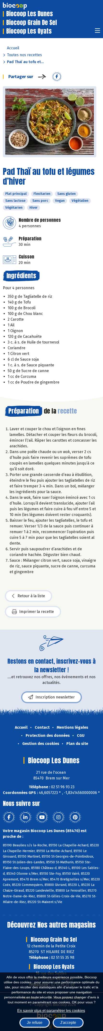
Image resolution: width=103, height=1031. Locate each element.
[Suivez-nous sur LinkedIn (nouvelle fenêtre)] (25, 817)
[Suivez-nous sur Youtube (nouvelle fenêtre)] (42, 817)
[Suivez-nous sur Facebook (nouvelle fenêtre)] (9, 817)
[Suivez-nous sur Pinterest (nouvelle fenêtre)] (75, 817)
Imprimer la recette (36, 611)
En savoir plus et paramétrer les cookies (51, 1011)
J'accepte (68, 1023)
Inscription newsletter (55, 697)
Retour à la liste (31, 596)
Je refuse (34, 1023)
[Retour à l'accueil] (22, 6)
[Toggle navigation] (97, 32)
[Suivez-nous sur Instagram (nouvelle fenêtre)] (58, 817)
